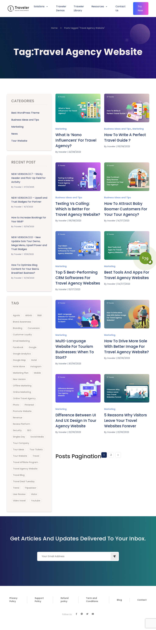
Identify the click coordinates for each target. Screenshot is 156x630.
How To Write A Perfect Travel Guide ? (125, 137)
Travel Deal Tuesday (24, 481)
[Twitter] (87, 614)
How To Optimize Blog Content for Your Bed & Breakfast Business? (25, 269)
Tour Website (19, 140)
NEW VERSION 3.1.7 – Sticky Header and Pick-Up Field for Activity (28, 178)
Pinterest (29, 404)
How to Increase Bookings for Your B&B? (28, 219)
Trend (16, 487)
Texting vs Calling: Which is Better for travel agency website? (77, 209)
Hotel (34, 360)
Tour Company (21, 443)
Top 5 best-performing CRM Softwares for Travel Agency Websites (77, 278)
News (14, 133)
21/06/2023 (123, 432)
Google (32, 347)
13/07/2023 (74, 289)
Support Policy (39, 600)
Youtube (35, 500)
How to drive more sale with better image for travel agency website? (126, 346)
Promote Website (22, 411)
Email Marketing (21, 340)
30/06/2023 (75, 363)
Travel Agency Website (25, 468)
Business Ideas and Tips (25, 119)
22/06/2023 (75, 432)
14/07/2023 (123, 220)
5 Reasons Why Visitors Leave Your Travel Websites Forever (125, 421)
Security (17, 430)
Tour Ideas (18, 449)
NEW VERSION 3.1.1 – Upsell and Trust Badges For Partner (29, 199)
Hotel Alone (19, 366)
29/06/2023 (123, 358)
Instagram (35, 366)
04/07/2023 (123, 283)
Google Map (19, 360)
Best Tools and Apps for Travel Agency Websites (126, 275)
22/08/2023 (75, 151)
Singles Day (19, 436)
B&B (39, 315)
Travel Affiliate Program (25, 462)
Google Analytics (22, 353)
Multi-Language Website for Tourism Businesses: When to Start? (74, 349)
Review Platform (21, 423)
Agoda (16, 315)
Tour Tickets (36, 449)
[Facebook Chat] (82, 614)
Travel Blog (19, 475)
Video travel (19, 500)
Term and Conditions (92, 600)
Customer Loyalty (22, 334)
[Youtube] (93, 614)
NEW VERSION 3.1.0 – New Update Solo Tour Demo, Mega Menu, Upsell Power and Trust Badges (29, 243)
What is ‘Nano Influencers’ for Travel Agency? (75, 140)
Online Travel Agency (24, 398)
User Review (19, 494)
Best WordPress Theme (25, 113)
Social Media (37, 436)
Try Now (140, 8)
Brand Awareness (22, 321)
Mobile (37, 372)
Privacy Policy (13, 600)
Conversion (34, 328)
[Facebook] (76, 614)
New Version (19, 379)
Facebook (18, 347)
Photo (16, 404)
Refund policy (65, 600)
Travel (36, 455)
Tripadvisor (30, 487)
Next (118, 455)
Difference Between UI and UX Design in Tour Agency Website (75, 421)
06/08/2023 (123, 146)
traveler (62, 151)
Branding (17, 328)
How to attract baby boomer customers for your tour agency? (125, 209)
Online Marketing (22, 392)
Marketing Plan (20, 372)
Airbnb (28, 315)
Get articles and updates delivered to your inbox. (78, 538)
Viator (34, 494)
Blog (119, 599)
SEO (29, 430)
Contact (142, 599)
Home (54, 28)
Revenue (17, 417)
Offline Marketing (22, 385)
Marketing (17, 126)
